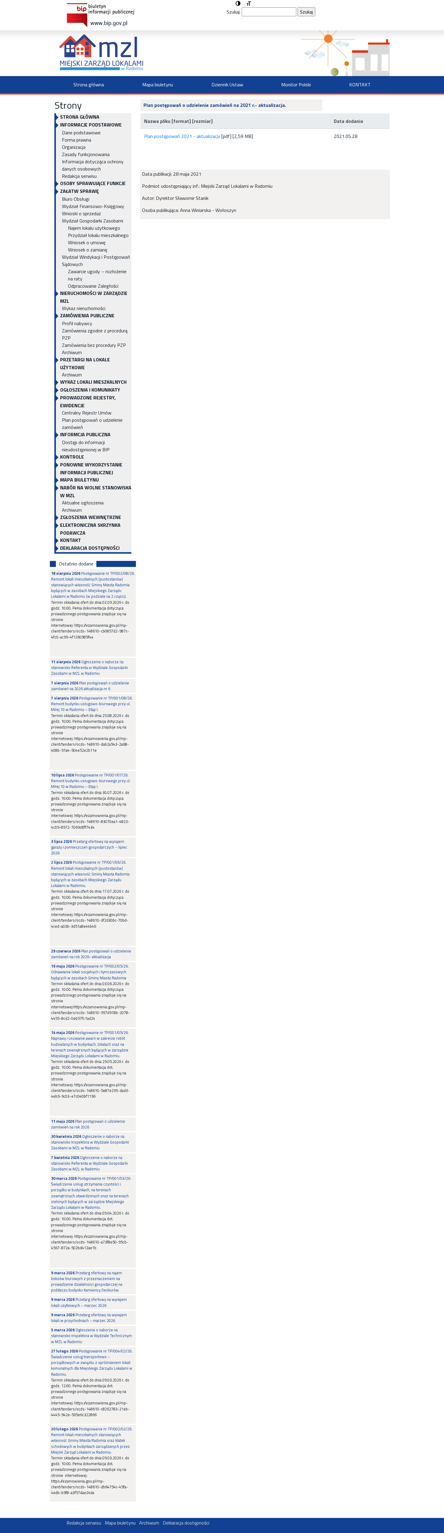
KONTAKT (360, 84)
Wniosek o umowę (86, 242)
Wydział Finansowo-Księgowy (93, 206)
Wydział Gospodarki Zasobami (92, 220)
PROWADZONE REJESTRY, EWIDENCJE (88, 401)
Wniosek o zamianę (87, 249)
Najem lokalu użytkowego (94, 228)
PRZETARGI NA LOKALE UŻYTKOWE (85, 363)
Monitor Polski (296, 84)
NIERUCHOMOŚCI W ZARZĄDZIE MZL (93, 297)
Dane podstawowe (81, 132)
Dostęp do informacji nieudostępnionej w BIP (86, 446)
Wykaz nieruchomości (83, 308)
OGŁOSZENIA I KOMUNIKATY (90, 389)
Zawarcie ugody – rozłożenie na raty (97, 275)
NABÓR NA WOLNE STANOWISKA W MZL (95, 491)
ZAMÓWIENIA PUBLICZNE (87, 315)
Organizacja (73, 147)
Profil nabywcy (77, 323)
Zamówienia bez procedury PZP (94, 345)
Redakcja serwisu (79, 176)
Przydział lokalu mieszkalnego (98, 235)
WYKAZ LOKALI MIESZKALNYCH (93, 382)
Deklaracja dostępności (90, 548)
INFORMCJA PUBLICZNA (85, 434)
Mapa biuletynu (157, 84)
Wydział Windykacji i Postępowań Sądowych (96, 260)
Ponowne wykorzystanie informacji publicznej (91, 468)
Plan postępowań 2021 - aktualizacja (182, 136)
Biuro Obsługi (75, 199)
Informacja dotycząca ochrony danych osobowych (93, 165)
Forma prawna (76, 139)
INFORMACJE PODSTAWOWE (91, 124)
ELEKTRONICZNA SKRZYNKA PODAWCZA (90, 528)
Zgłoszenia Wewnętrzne (90, 517)
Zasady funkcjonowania (86, 154)
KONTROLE (72, 456)
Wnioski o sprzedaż (81, 213)
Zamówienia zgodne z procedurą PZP (94, 334)
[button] (238, 3)
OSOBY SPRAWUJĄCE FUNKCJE (93, 183)
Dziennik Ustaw (227, 84)
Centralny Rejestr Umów (86, 412)
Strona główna (88, 84)
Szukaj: (233, 11)
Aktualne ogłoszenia (83, 502)
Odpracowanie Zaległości (93, 286)
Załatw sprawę (79, 191)
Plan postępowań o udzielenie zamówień (92, 423)
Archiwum (72, 352)
